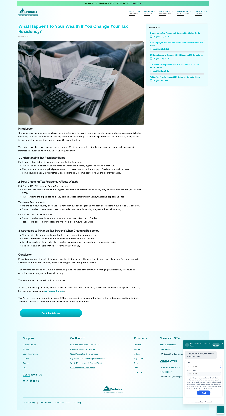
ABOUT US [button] (134, 12)
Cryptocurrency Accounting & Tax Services (87, 358)
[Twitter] (27, 381)
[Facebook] (34, 381)
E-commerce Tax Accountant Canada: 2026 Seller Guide (175, 33)
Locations (138, 372)
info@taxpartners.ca (168, 345)
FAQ (24, 368)
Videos (137, 354)
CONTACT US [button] (201, 12)
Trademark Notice (62, 402)
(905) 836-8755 (166, 349)
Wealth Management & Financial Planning (87, 363)
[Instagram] (37, 381)
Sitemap (77, 402)
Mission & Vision (29, 345)
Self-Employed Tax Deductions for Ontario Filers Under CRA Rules (176, 44)
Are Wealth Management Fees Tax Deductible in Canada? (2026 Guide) (175, 66)
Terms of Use (45, 402)
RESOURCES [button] (183, 12)
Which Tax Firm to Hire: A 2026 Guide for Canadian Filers (175, 77)
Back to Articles (50, 313)
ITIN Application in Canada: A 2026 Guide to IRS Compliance (176, 55)
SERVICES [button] (148, 12)
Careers (26, 358)
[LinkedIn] (31, 381)
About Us (26, 349)
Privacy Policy (29, 402)
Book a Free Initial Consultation (82, 368)
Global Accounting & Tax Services (84, 354)
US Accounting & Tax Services (82, 349)
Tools (136, 363)
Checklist (137, 345)
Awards (26, 363)
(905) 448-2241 (166, 372)
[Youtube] (24, 381)
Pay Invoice (138, 358)
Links (136, 368)
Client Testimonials (30, 354)
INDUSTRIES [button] (165, 12)
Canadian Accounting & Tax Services (85, 345)
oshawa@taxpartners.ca (170, 367)
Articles (137, 349)
